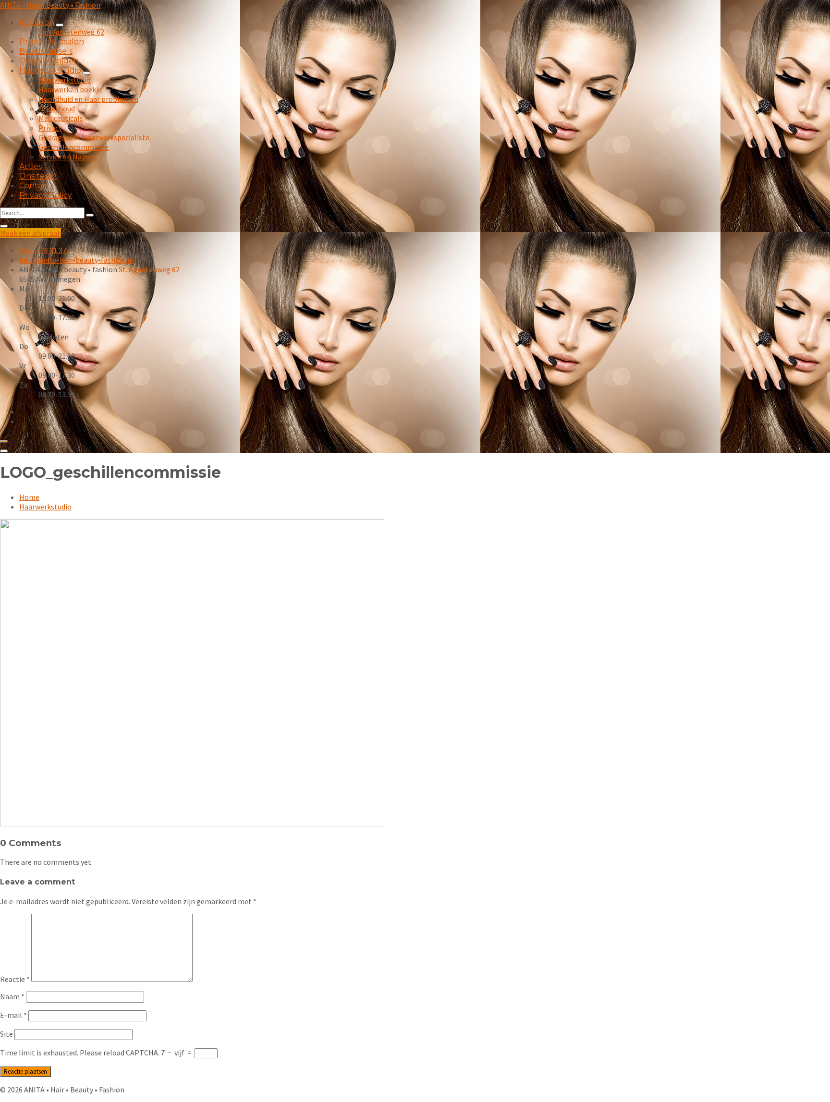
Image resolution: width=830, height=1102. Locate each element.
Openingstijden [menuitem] (49, 60)
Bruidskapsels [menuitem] (46, 51)
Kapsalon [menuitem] (36, 22)
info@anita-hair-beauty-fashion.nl (76, 260)
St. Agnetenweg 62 (149, 269)
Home (29, 497)
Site (6, 1034)
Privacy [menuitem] (50, 128)
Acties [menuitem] (30, 166)
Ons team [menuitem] (38, 176)
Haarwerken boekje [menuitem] (70, 89)
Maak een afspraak (30, 233)
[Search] (90, 215)
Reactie (15, 979)
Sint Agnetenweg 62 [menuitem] (71, 31)
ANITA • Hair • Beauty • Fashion (50, 5)
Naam (12, 996)
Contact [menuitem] (34, 185)
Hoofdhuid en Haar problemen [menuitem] (88, 99)
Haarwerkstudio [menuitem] (50, 70)
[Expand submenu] (59, 25)
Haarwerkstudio (45, 506)
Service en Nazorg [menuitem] (67, 156)
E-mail (13, 1015)
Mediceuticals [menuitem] (60, 118)
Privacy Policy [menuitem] (45, 195)
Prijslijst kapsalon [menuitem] (51, 41)
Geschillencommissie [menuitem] (73, 147)
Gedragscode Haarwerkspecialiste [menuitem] (93, 137)
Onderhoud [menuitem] (56, 108)
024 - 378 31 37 (42, 250)
